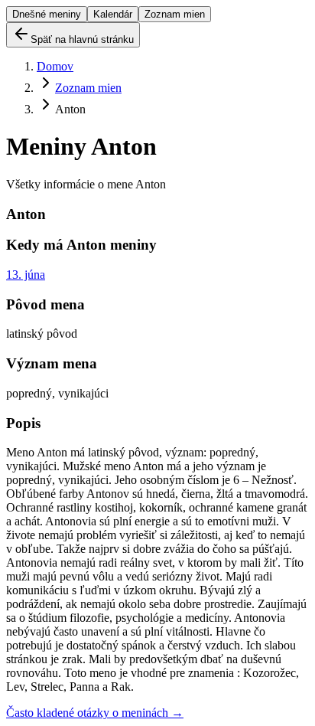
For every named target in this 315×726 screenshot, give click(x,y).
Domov (55, 66)
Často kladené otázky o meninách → (94, 712)
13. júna (25, 274)
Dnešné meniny (46, 14)
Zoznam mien (175, 14)
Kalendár (112, 14)
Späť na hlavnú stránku (82, 39)
